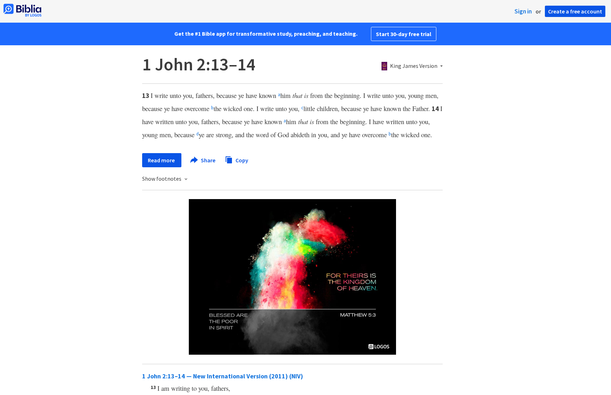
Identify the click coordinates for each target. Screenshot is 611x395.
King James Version (413, 66)
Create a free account (575, 11)
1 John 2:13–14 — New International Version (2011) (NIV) (222, 376)
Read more (162, 160)
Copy (241, 160)
